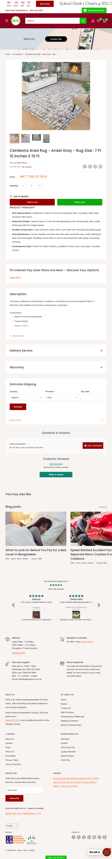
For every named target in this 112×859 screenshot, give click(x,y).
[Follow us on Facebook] (73, 837)
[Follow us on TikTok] (99, 837)
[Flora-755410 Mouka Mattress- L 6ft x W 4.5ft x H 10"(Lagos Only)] (76, 615)
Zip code (85, 391)
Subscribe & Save (96, 10)
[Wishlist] (98, 21)
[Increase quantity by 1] (40, 186)
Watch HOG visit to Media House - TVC (23, 813)
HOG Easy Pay (68, 747)
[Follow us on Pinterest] (89, 837)
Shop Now (9, 4)
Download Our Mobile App (72, 716)
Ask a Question (94, 445)
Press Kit (9, 751)
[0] (104, 20)
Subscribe (14, 798)
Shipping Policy (19, 653)
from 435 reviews (56, 589)
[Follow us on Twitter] (79, 837)
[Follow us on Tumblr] (105, 837)
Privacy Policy (11, 760)
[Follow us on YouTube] (94, 837)
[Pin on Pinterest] (90, 166)
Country (13, 391)
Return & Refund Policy (71, 725)
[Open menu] (6, 21)
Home (7, 54)
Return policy (87, 641)
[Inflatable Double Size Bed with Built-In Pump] (36, 615)
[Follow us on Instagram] (84, 837)
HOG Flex (65, 760)
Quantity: (14, 185)
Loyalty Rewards (68, 751)
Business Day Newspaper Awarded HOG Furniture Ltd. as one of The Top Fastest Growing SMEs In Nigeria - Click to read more (76, 782)
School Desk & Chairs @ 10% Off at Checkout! (64, 4)
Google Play (56, 39)
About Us (9, 739)
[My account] (93, 20)
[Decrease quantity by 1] (23, 186)
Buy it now (80, 202)
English (10, 826)
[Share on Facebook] (85, 166)
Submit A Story (67, 756)
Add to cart (32, 202)
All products (17, 54)
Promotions (10, 756)
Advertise (65, 739)
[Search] (83, 21)
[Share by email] (100, 166)
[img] (56, 585)
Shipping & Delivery (69, 721)
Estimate (18, 407)
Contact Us (66, 708)
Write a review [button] (56, 474)
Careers (9, 743)
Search (64, 704)
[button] (14, 605)
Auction (64, 743)
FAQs (8, 747)
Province (49, 391)
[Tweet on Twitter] (95, 166)
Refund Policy (15, 420)
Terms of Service (13, 764)
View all (103, 507)
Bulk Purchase (67, 712)
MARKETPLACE (13, 720)
